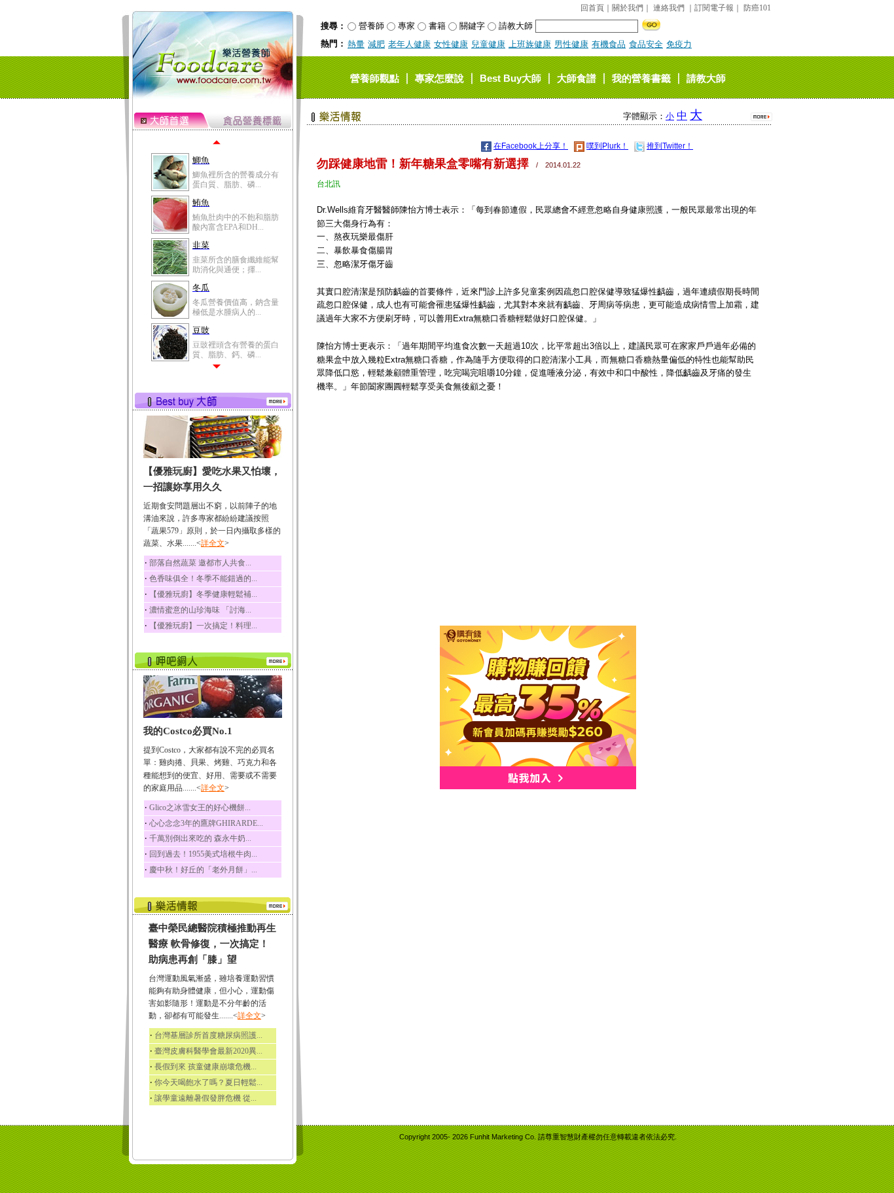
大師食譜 (576, 77)
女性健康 (451, 44)
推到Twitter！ (670, 146)
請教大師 (706, 77)
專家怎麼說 (439, 77)
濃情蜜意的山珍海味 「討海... (200, 609)
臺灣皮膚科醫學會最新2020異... (208, 1051)
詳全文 (212, 543)
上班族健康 (530, 44)
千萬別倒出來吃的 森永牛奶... (200, 838)
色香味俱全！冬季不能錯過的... (203, 578)
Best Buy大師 (510, 77)
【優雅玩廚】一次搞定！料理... (203, 625)
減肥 (376, 44)
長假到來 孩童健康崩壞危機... (205, 1066)
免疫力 (679, 44)
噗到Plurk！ (607, 146)
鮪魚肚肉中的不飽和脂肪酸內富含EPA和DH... (235, 222)
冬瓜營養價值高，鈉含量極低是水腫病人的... (235, 307)
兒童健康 (488, 44)
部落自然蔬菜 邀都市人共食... (200, 562)
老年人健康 (409, 44)
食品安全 (646, 44)
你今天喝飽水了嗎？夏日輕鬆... (208, 1082)
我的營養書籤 (641, 77)
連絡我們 (669, 7)
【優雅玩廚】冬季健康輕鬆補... (203, 594)
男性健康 (571, 44)
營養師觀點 (374, 77)
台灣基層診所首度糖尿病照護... (208, 1035)
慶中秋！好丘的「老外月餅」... (203, 869)
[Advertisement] (538, 534)
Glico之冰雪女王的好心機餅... (200, 807)
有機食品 (609, 44)
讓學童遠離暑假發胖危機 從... (205, 1098)
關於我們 (627, 7)
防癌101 (757, 7)
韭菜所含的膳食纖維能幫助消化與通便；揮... (235, 264)
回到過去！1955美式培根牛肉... (203, 854)
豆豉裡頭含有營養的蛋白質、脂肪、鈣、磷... (235, 349)
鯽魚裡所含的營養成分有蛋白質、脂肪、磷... (235, 179)
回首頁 (592, 7)
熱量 (356, 44)
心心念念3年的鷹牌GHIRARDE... (206, 823)
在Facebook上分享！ (530, 146)
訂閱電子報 (714, 7)
